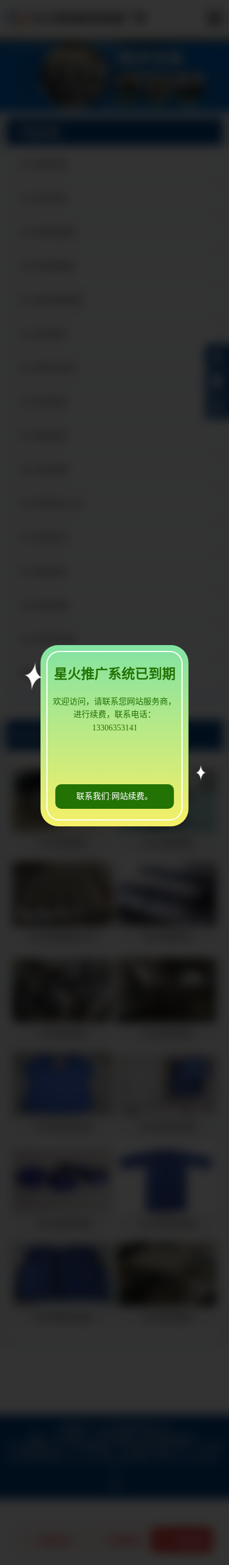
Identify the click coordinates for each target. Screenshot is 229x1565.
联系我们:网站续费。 (114, 796)
